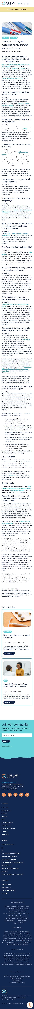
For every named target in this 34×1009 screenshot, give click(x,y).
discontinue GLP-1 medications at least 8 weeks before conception (17, 369)
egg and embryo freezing (10, 853)
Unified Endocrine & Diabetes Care (12, 78)
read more (9, 653)
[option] (24, 4)
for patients (6, 887)
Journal (4, 816)
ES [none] (24, 3)
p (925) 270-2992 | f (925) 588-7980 (12, 784)
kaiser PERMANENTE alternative (12, 874)
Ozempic (15, 68)
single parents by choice (10, 868)
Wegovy (23, 68)
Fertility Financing (8, 890)
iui (2, 847)
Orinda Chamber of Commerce (24, 964)
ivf (3, 850)
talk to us (12, 475)
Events (4, 813)
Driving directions (8, 828)
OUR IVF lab (6, 810)
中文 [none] (28, 3)
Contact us (6, 825)
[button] (30, 4)
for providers (7, 884)
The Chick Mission (17, 980)
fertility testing (8, 844)
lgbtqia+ (5, 871)
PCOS (25, 128)
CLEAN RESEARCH (7, 822)
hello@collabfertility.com (9, 782)
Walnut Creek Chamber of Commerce (14, 962)
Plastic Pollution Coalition (17, 978)
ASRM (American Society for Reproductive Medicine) (17, 976)
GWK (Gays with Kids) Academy (17, 982)
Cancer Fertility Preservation (12, 862)
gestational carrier (9, 859)
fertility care (26, 339)
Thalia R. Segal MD (15, 51)
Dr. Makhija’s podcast (17, 490)
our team (5, 807)
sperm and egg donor (9, 856)
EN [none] (21, 3)
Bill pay (4, 893)
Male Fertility (7, 865)
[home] (8, 3)
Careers (4, 831)
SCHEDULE (5, 834)
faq (3, 819)
